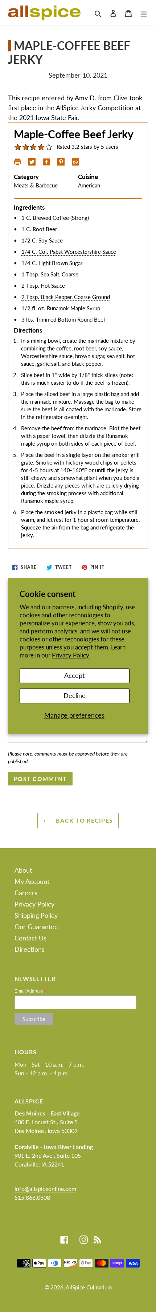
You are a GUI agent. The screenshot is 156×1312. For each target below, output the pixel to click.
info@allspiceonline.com (45, 1188)
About (23, 870)
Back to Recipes (83, 820)
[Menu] (143, 12)
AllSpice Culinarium (89, 1287)
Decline (74, 695)
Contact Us (30, 938)
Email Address (30, 991)
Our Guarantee (36, 927)
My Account (32, 881)
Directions (30, 949)
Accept (74, 676)
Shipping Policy (36, 915)
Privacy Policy (70, 655)
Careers (26, 893)
